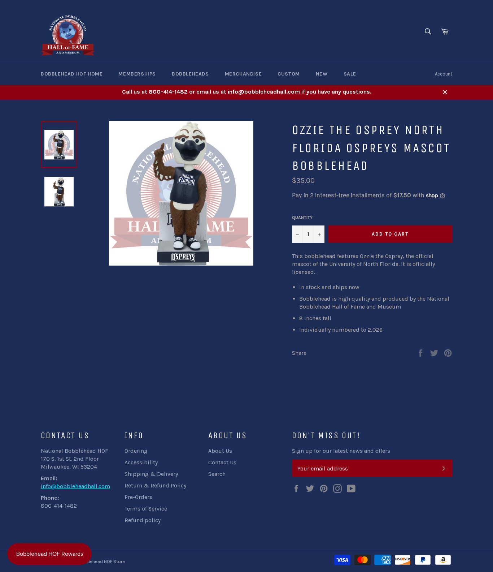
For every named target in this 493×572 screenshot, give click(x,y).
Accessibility (141, 462)
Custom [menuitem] (289, 74)
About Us (220, 450)
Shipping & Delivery (151, 473)
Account (443, 74)
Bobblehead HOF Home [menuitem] (71, 74)
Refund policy (143, 520)
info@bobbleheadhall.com (75, 486)
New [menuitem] (322, 74)
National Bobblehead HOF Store (92, 561)
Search (217, 473)
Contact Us (222, 462)
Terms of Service (146, 508)
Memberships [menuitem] (137, 74)
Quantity (302, 217)
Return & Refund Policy (155, 485)
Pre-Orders (138, 497)
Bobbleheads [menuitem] (190, 74)
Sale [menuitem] (350, 74)
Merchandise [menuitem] (243, 74)
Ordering (136, 450)
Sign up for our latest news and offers (341, 450)
